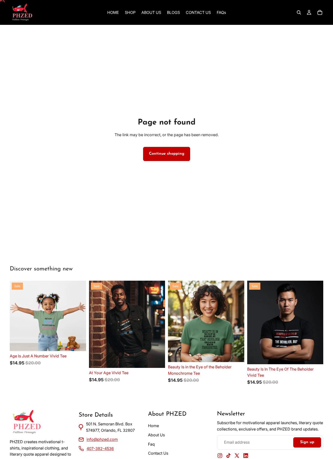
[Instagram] (220, 456)
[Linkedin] (246, 456)
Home (153, 425)
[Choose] (78, 343)
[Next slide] (78, 316)
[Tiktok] (228, 456)
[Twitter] (237, 456)
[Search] (299, 12)
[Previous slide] (17, 316)
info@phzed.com (102, 439)
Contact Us (158, 453)
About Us (156, 434)
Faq (151, 444)
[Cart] (319, 12)
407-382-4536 (100, 448)
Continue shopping (166, 154)
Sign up (307, 442)
